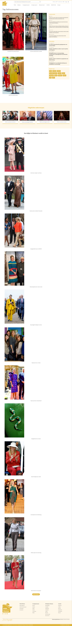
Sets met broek (47, 614)
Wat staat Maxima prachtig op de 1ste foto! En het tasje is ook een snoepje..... (58, 22)
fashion (58, 71)
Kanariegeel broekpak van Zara (36, 324)
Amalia (54, 71)
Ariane (33, 609)
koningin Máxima (53, 73)
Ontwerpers (21, 608)
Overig (58, 5)
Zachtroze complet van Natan (36, 172)
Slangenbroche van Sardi (36, 438)
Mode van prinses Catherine (10, 121)
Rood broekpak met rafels (36, 476)
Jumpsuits (47, 609)
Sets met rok (47, 615)
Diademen (60, 605)
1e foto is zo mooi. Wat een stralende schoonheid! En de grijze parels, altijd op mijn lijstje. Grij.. (58, 18)
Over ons (65, 619)
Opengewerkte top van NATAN (36, 248)
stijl (50, 77)
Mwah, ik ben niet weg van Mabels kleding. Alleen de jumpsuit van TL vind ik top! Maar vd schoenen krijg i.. (58, 27)
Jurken (46, 611)
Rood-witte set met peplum (36, 590)
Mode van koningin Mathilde (27, 122)
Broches (59, 608)
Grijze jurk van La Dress (36, 362)
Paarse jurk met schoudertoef (36, 400)
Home (15, 4)
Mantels (46, 612)
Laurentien (34, 611)
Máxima (18, 5)
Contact (68, 619)
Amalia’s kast (53, 4)
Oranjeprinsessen (26, 5)
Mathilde (51, 75)
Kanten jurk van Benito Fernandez (36, 210)
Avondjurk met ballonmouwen (13, 51)
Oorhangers (60, 611)
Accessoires (21, 609)
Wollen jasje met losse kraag (36, 552)
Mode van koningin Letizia (45, 121)
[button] (40, 1)
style (53, 77)
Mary (63, 73)
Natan (64, 75)
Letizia (59, 73)
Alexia (33, 608)
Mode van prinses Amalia (61, 121)
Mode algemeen (22, 605)
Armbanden (60, 609)
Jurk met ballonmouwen (13, 95)
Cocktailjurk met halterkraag (36, 514)
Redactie (54, 1)
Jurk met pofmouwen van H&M (36, 51)
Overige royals (34, 5)
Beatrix (33, 605)
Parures (59, 612)
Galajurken (47, 608)
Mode (56, 75)
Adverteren (60, 1)
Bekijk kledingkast (36, 594)
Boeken (62, 619)
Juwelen (48, 4)
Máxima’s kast (41, 5)
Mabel (33, 612)
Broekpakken (47, 605)
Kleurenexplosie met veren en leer (36, 286)
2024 (50, 71)
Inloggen (66, 1)
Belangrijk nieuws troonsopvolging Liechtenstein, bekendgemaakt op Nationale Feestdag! (58, 54)
